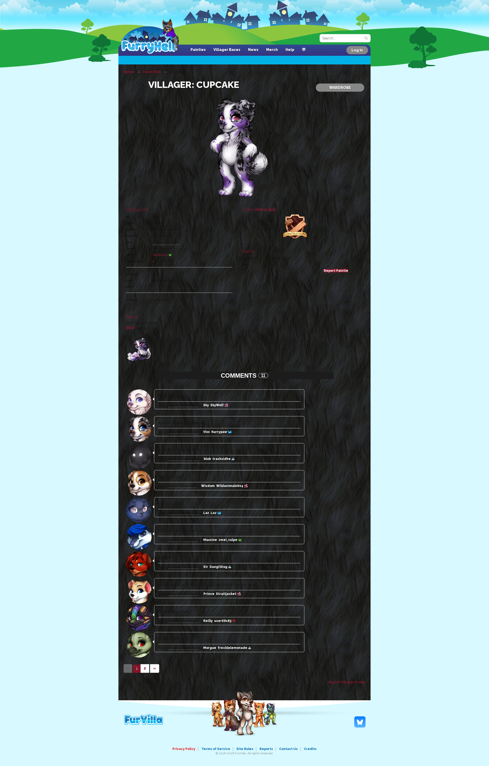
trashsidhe (222, 459)
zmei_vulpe (228, 540)
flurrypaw (219, 432)
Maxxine (210, 540)
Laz (206, 513)
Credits (310, 749)
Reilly (208, 621)
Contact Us (288, 749)
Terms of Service (215, 749)
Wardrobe (340, 88)
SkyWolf (217, 405)
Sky (206, 405)
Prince (208, 594)
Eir (205, 567)
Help (290, 50)
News (253, 50)
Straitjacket (226, 594)
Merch (272, 50)
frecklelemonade (233, 648)
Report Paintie (336, 270)
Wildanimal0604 (230, 486)
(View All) (265, 209)
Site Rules (244, 749)
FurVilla (153, 36)
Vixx (206, 432)
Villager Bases (226, 50)
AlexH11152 (161, 254)
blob (207, 459)
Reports (266, 749)
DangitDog (219, 567)
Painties (198, 50)
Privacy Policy (183, 749)
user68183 (223, 621)
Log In (357, 50)
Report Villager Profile (346, 682)
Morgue (209, 648)
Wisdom (208, 486)
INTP (130, 328)
